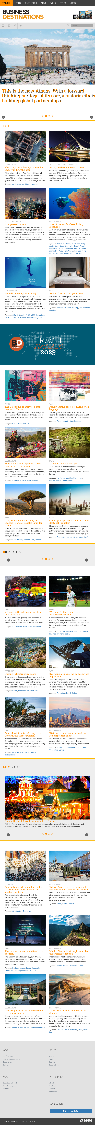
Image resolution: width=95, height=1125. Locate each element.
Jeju (22, 315)
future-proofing (72, 307)
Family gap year (63, 478)
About (51, 1083)
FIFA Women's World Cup (72, 631)
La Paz (60, 248)
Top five (78, 253)
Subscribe (53, 1092)
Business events (18, 968)
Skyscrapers (78, 537)
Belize (59, 243)
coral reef (76, 243)
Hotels (18, 3)
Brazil (68, 693)
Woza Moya (38, 626)
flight (71, 421)
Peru (24, 480)
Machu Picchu (62, 965)
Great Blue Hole (66, 246)
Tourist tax (27, 911)
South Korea (34, 690)
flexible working (76, 478)
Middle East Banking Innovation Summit (20, 970)
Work (53, 3)
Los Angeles (71, 747)
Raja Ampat (68, 251)
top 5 (72, 253)
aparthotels (61, 307)
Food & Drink (54, 1065)
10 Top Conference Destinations (63, 164)
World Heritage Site (34, 317)
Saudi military (17, 539)
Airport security (63, 421)
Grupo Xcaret (17, 1027)
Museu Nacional (31, 184)
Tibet (80, 1029)
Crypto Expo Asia (33, 968)
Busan (14, 690)
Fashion (52, 1062)
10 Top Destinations (14, 221)
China (14, 423)
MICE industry (10, 317)
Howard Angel (78, 246)
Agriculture (61, 693)
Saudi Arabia (67, 537)
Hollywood (61, 747)
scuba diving (54, 253)
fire (23, 184)
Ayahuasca (16, 480)
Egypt (57, 246)
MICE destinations (38, 315)
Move (43, 3)
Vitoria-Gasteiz (68, 903)
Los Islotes (82, 248)
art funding (16, 184)
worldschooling (68, 480)
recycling (15, 752)
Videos (73, 3)
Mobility (6, 1089)
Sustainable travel (10, 1083)
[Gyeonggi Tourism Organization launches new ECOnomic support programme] (47, 57)
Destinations (31, 3)
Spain (59, 903)
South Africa (27, 626)
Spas (51, 1059)
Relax (51, 609)
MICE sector (21, 317)
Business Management (11, 1059)
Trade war (22, 423)
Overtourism (17, 911)
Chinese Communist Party (67, 1029)
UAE (32, 539)
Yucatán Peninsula (37, 1027)
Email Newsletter (71, 1111)
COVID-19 (16, 315)
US (28, 423)
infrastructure (23, 690)
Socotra (27, 539)
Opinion (6, 1065)
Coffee (74, 693)
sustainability (25, 752)
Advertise (53, 1089)
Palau (61, 251)
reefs (84, 251)
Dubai (59, 537)
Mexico (26, 1027)
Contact (52, 1086)
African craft (17, 626)
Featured (6, 3)
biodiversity (67, 243)
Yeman (38, 539)
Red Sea (77, 251)
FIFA (59, 631)
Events (63, 3)
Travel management (10, 1086)
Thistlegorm (64, 253)
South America (32, 480)
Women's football (63, 634)
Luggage (77, 421)
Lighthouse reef (70, 248)
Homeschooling (55, 480)
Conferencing (11, 290)
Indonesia (53, 248)
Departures (7, 1062)
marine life (53, 251)
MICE (27, 315)
